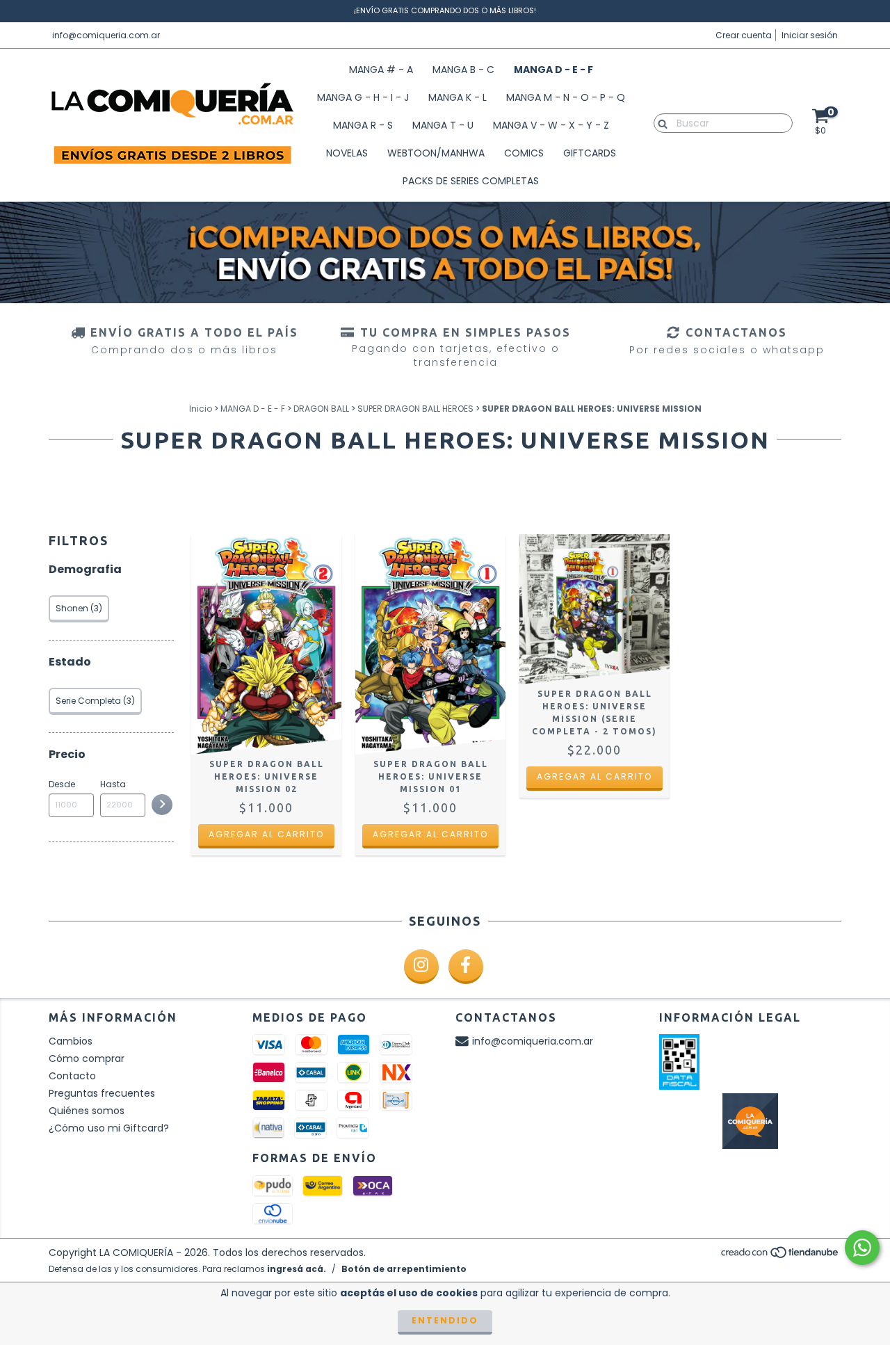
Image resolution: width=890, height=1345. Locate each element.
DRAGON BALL (321, 408)
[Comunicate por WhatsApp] (862, 1247)
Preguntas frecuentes (102, 1093)
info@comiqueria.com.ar (106, 35)
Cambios (70, 1041)
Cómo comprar (86, 1058)
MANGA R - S (363, 125)
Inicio (200, 408)
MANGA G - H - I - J (363, 97)
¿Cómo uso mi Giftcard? (109, 1128)
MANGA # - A (381, 69)
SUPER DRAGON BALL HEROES (415, 408)
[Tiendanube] (780, 1256)
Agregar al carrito (266, 834)
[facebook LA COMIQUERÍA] (465, 966)
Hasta (113, 784)
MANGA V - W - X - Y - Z (551, 125)
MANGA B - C (463, 69)
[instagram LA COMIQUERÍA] (421, 966)
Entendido (445, 1320)
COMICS (524, 153)
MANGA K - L (457, 97)
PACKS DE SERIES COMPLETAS (471, 181)
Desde (62, 784)
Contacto (72, 1076)
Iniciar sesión (810, 35)
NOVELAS (347, 153)
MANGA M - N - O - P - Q (565, 97)
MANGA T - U (443, 125)
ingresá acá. (296, 1269)
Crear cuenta (743, 35)
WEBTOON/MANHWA (436, 153)
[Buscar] (659, 122)
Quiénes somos (86, 1111)
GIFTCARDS (589, 153)
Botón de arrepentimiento (404, 1269)
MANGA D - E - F (553, 69)
